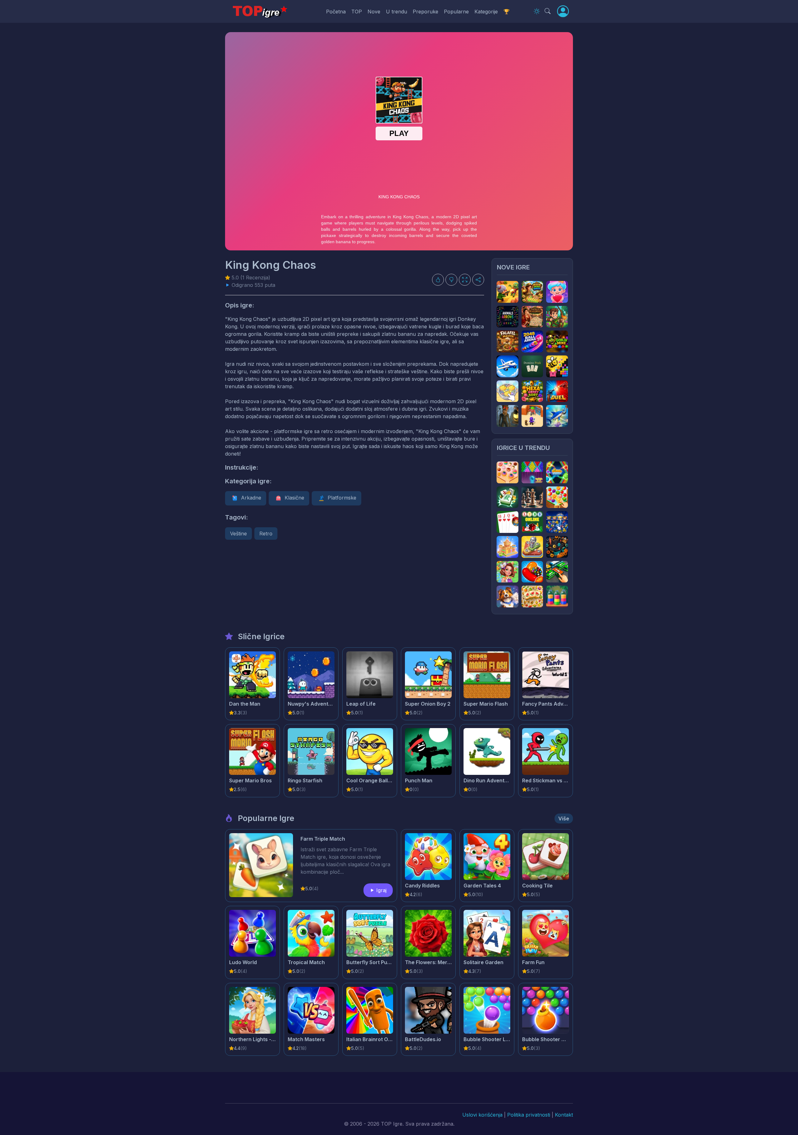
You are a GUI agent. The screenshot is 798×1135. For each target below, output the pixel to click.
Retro (265, 533)
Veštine (238, 533)
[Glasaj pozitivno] (438, 280)
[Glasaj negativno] (451, 280)
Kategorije (486, 11)
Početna (336, 11)
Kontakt (564, 1115)
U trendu (396, 11)
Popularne (456, 11)
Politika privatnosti (528, 1115)
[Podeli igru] (478, 280)
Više (563, 818)
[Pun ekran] (465, 280)
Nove (374, 11)
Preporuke (425, 11)
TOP (356, 11)
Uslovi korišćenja (482, 1115)
